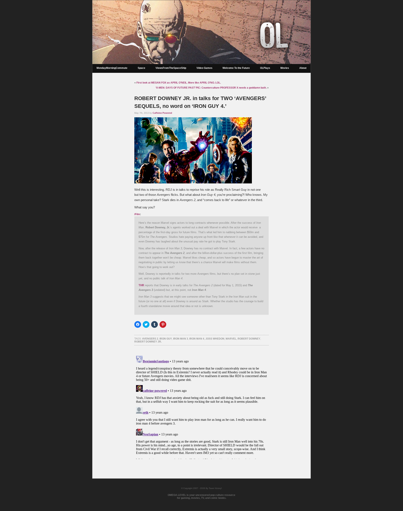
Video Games (204, 68)
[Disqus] (201, 406)
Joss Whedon (214, 338)
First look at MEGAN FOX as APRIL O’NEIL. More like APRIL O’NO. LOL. (178, 82)
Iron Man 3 (180, 338)
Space (141, 68)
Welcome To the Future (236, 68)
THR (141, 285)
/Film (137, 214)
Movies (284, 68)
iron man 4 (196, 338)
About (302, 68)
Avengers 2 (150, 338)
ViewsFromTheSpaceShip (171, 68)
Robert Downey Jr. (148, 341)
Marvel (231, 338)
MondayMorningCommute (112, 68)
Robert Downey (249, 338)
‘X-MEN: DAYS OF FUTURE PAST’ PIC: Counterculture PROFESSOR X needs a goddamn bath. (211, 87)
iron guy (166, 338)
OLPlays (265, 68)
